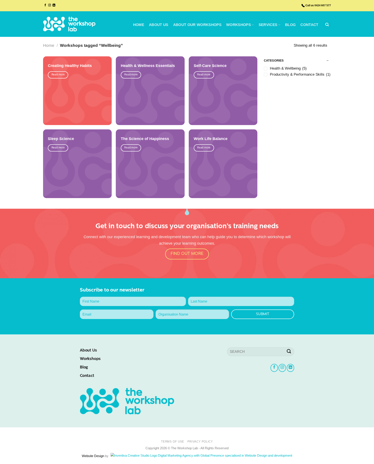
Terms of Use (172, 441)
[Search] (326, 25)
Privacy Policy (200, 441)
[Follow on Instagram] (49, 5)
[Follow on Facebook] (45, 5)
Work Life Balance (210, 139)
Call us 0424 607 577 (318, 5)
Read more (58, 74)
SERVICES (268, 25)
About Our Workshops (197, 25)
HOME (138, 25)
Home (48, 45)
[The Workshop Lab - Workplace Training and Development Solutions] (69, 24)
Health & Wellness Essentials (148, 66)
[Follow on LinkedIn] (54, 5)
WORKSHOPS (238, 25)
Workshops (90, 359)
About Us (88, 350)
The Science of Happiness (145, 139)
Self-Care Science (210, 66)
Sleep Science (61, 139)
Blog (84, 367)
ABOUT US (158, 25)
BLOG (290, 25)
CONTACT (309, 25)
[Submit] (289, 351)
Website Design (93, 456)
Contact (87, 376)
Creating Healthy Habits (70, 66)
